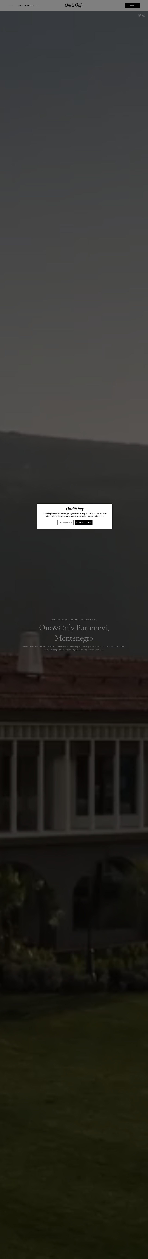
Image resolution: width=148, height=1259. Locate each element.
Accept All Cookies (83, 522)
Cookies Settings (65, 522)
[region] (74, 516)
